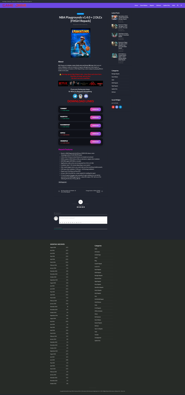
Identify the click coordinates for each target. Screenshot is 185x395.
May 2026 (52, 256)
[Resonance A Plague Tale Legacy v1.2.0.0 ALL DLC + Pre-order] (114, 26)
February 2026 (53, 265)
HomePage (4, 1)
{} (78, 222)
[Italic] (62, 222)
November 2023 (53, 345)
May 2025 (52, 291)
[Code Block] (75, 222)
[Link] (77, 222)
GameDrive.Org (68, 391)
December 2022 (53, 377)
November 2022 (53, 380)
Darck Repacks (98, 269)
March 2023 (53, 368)
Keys (96, 296)
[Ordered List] (69, 222)
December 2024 (53, 306)
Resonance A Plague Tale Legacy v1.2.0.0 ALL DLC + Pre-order (123, 26)
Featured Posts (98, 278)
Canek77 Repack (98, 263)
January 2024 (53, 339)
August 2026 (53, 247)
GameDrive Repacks (99, 287)
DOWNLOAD (95, 109)
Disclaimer (9, 1)
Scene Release (143, 5)
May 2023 (52, 363)
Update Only (166, 5)
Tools (96, 331)
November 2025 (53, 274)
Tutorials (96, 334)
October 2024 (53, 312)
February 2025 (53, 300)
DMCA (23, 1)
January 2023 (53, 374)
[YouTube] (113, 107)
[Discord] (116, 107)
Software (158, 5)
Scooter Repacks (98, 323)
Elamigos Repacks (98, 275)
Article (96, 257)
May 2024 (52, 327)
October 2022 (53, 383)
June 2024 (52, 324)
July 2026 (52, 250)
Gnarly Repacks (98, 290)
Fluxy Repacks (98, 284)
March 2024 (53, 333)
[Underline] (65, 222)
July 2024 (52, 321)
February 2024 (53, 336)
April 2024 (52, 330)
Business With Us (28, 1)
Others (96, 314)
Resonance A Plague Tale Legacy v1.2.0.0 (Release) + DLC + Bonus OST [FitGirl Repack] (123, 45)
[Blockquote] (73, 222)
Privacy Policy (19, 1)
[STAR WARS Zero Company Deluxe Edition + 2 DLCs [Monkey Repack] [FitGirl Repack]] (114, 55)
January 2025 (53, 303)
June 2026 (52, 253)
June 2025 (52, 288)
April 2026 (52, 259)
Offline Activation (98, 311)
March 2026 (53, 262)
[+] (80, 222)
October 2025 (53, 277)
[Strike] (67, 222)
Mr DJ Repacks (98, 308)
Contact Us (14, 1)
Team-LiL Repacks (99, 328)
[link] (80, 83)
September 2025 (54, 280)
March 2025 (53, 297)
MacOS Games (98, 302)
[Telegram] (120, 107)
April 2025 (52, 294)
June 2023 (52, 360)
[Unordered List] (71, 222)
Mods (96, 305)
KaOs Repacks (98, 293)
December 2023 (53, 342)
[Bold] (60, 222)
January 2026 (53, 268)
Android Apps (98, 254)
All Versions (97, 251)
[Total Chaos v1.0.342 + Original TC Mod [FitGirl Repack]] (114, 35)
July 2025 (52, 286)
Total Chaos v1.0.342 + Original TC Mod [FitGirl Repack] (124, 35)
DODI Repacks (98, 272)
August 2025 (53, 283)
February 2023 (53, 371)
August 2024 (53, 318)
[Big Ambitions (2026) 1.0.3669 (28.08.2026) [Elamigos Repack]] (114, 17)
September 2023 (54, 351)
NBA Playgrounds (62, 182)
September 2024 (54, 315)
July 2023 (52, 357)
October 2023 (53, 348)
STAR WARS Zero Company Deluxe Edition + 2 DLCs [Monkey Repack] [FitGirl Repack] (122, 56)
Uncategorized (98, 337)
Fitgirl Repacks (80, 13)
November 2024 (53, 309)
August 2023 (53, 354)
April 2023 (52, 365)
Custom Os (97, 266)
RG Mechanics (98, 317)
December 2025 (53, 271)
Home (136, 5)
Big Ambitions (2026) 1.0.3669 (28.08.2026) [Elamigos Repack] (123, 17)
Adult (173, 5)
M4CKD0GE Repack (99, 299)
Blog (96, 260)
